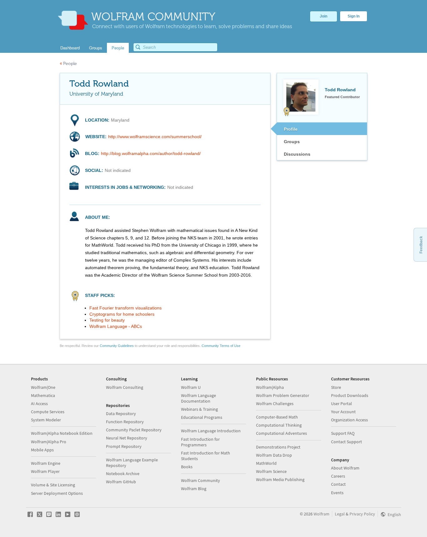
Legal (340, 514)
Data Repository (121, 413)
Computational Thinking (279, 425)
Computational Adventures (281, 433)
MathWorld (266, 463)
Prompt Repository (124, 446)
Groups (292, 141)
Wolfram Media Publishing (280, 479)
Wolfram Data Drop (274, 455)
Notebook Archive (122, 473)
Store (336, 387)
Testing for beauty (107, 320)
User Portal (341, 403)
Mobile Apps (42, 450)
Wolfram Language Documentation (198, 398)
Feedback (421, 244)
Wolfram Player (45, 471)
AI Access (39, 403)
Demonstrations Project (278, 447)
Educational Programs (201, 417)
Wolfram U (191, 387)
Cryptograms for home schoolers (121, 314)
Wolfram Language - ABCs (115, 326)
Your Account (343, 411)
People (68, 63)
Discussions (297, 154)
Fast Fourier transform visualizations (125, 307)
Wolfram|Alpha (270, 387)
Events (337, 492)
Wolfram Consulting (124, 387)
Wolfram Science (271, 471)
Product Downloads (349, 395)
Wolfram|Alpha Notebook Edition (62, 433)
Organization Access (349, 420)
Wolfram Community (200, 480)
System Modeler (46, 420)
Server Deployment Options (57, 493)
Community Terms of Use (221, 346)
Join (323, 16)
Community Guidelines (117, 346)
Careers (338, 476)
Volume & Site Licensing (53, 485)
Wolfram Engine (45, 463)
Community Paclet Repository (134, 430)
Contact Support (346, 441)
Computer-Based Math (277, 417)
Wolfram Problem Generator (282, 395)
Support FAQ (342, 433)
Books (187, 466)
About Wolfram (345, 468)
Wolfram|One (43, 387)
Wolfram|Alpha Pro (48, 441)
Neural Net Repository (126, 438)
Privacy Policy (362, 514)
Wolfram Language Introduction (211, 431)
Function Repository (125, 421)
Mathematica (43, 395)
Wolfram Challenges (275, 403)
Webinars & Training (199, 409)
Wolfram (321, 514)
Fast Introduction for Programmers (200, 442)
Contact (338, 484)
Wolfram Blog (193, 488)
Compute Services (47, 411)
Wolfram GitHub (121, 481)
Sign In (353, 16)
